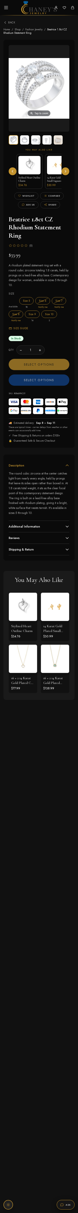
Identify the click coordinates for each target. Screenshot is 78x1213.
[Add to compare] (30, 618)
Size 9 (32, 314)
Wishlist (28, 196)
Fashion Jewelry (33, 29)
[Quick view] (30, 599)
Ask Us (30, 204)
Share (52, 204)
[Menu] (6, 7)
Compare (54, 196)
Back (11, 22)
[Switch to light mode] (8, 1205)
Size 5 (26, 301)
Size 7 (60, 301)
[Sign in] (56, 8)
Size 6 (44, 301)
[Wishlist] (64, 8)
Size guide (20, 328)
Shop (18, 29)
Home (6, 29)
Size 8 (17, 314)
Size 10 (49, 314)
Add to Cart (55, 611)
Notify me (42, 307)
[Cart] (73, 8)
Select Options (39, 364)
